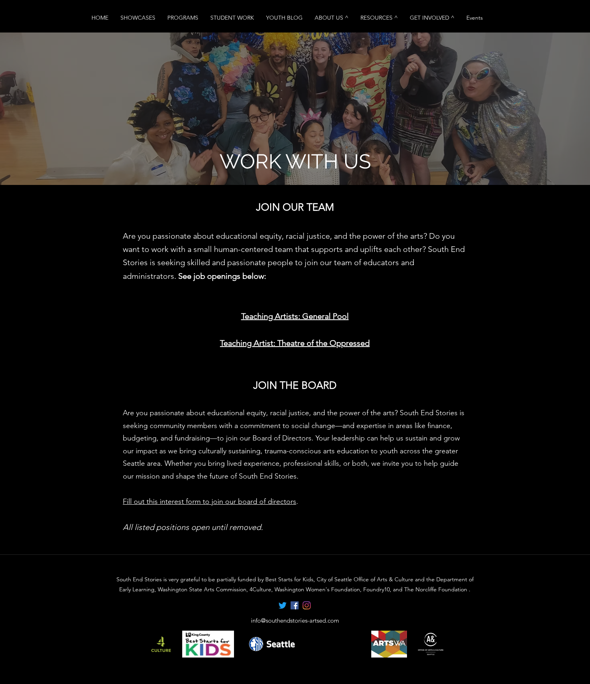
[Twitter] (283, 605)
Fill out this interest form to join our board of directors (209, 501)
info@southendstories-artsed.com (295, 620)
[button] (331, 18)
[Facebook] (295, 605)
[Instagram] (307, 605)
